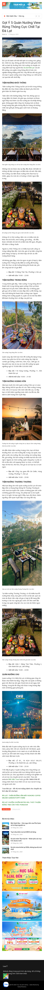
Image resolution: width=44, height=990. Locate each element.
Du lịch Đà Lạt (29, 68)
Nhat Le (4, 34)
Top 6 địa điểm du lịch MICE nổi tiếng (20, 16)
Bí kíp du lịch (16, 809)
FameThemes (22, 987)
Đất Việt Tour (14, 779)
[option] (23, 16)
